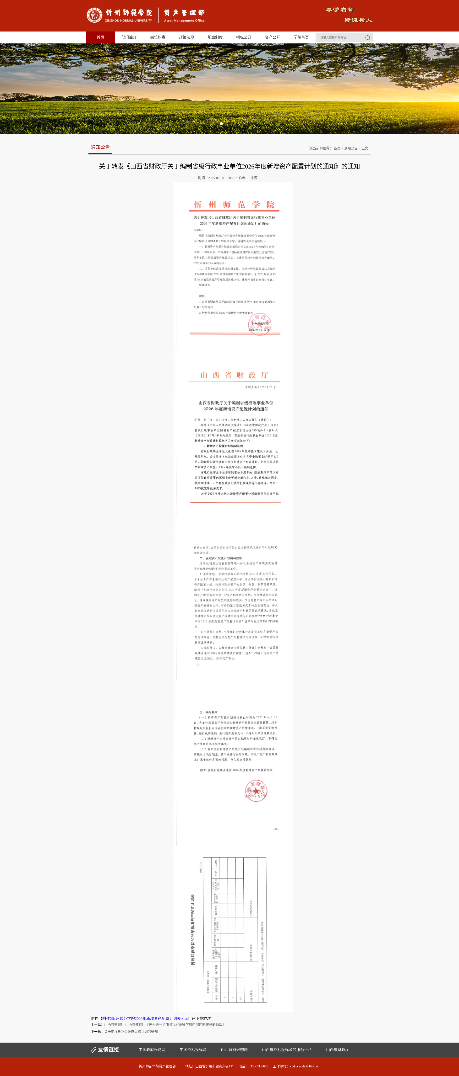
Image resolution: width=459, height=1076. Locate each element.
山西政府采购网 (234, 1050)
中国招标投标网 (193, 1050)
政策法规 (186, 37)
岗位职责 (157, 37)
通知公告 (351, 148)
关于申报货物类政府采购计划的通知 (131, 1032)
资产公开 (272, 37)
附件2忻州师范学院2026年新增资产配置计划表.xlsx (145, 1019)
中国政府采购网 (152, 1050)
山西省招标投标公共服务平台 (287, 1050)
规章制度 (215, 37)
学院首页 (301, 37)
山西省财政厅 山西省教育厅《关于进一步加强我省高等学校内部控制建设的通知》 (165, 1024)
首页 (100, 37)
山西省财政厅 (337, 1050)
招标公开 (243, 37)
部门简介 (129, 37)
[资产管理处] (146, 22)
